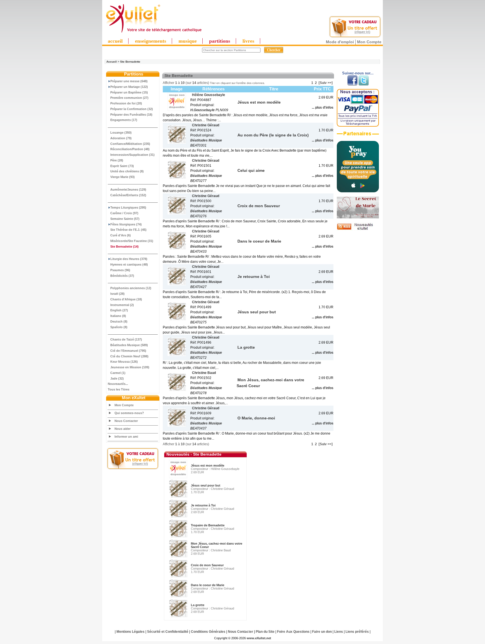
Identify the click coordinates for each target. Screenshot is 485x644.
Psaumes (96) (120, 270)
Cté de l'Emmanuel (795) (128, 350)
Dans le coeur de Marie (207, 585)
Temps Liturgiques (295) (128, 207)
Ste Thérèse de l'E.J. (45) (128, 229)
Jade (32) (117, 378)
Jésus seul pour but (205, 485)
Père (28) (116, 160)
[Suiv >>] (326, 83)
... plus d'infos (322, 107)
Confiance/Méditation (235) (130, 143)
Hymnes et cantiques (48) (129, 264)
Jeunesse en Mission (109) (129, 367)
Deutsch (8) (118, 321)
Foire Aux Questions (293, 632)
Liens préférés (357, 632)
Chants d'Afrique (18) (126, 299)
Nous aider (123, 428)
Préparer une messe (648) (129, 81)
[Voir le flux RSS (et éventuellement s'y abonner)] (358, 230)
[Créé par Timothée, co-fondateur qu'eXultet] (358, 191)
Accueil (111, 61)
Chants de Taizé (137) (126, 339)
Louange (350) (121, 132)
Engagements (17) (123, 120)
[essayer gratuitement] (355, 37)
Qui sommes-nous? (129, 413)
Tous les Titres (118, 389)
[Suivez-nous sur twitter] (363, 84)
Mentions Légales (130, 632)
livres (248, 41)
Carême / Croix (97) (124, 213)
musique (188, 41)
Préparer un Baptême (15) (129, 92)
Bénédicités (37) (122, 275)
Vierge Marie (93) (122, 177)
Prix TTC (322, 88)
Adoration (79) (121, 138)
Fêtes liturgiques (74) (126, 224)
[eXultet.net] (153, 33)
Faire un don (322, 632)
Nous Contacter (126, 421)
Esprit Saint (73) (122, 166)
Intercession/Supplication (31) (132, 154)
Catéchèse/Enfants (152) (128, 195)
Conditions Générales (208, 632)
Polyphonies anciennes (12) (130, 288)
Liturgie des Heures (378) (128, 259)
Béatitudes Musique (206, 140)
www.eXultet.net (259, 638)
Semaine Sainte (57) (124, 218)
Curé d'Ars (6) (120, 235)
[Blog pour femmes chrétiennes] (358, 217)
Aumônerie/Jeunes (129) (128, 189)
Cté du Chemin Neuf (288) (129, 356)
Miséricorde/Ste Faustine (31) (131, 241)
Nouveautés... (118, 383)
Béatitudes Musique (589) (129, 345)
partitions (219, 41)
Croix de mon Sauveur (207, 565)
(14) (124, 246)
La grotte (197, 605)
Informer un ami (126, 436)
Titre (273, 88)
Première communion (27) (129, 97)
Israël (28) (117, 293)
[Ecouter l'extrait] (358, 136)
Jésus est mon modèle (207, 465)
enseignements (150, 41)
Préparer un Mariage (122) (129, 86)
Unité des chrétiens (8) (127, 171)
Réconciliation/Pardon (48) (130, 149)
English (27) (119, 310)
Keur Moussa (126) (124, 361)
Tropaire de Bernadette (208, 525)
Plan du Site (265, 632)
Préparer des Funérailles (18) (131, 114)
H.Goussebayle (202, 110)
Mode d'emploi (340, 42)
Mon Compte (369, 42)
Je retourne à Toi (203, 505)
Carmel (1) (117, 372)
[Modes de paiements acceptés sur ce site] (358, 125)
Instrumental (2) (122, 305)
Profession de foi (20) (126, 103)
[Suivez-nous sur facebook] (352, 84)
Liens (338, 632)
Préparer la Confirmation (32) (131, 109)
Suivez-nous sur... (358, 73)
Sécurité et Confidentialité (167, 632)
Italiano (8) (118, 316)
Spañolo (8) (118, 327)
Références (213, 88)
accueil (115, 41)
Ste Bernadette (130, 61)
